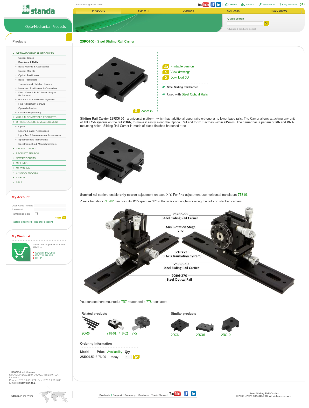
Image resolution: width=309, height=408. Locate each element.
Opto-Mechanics (27, 108)
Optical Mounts (26, 71)
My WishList (290, 4)
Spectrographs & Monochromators (37, 144)
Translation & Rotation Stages (35, 84)
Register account (43, 221)
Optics (21, 126)
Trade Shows (159, 395)
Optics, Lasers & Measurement (37, 122)
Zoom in (147, 111)
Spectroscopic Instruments (33, 139)
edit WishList (44, 255)
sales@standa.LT (27, 382)
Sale (19, 182)
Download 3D (179, 77)
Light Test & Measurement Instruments (39, 135)
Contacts (143, 395)
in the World (22, 395)
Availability (114, 352)
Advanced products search (242, 29)
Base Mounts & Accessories (33, 66)
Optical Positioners (28, 75)
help (38, 258)
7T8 (149, 302)
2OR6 (86, 333)
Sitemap (250, 4)
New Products (26, 158)
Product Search (27, 153)
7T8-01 (242, 195)
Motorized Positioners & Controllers (37, 88)
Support (117, 395)
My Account (269, 4)
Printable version (182, 66)
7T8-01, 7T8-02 (117, 333)
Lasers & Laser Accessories (33, 131)
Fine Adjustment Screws (31, 103)
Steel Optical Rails (195, 94)
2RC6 (175, 335)
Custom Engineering (29, 112)
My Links (22, 163)
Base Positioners (27, 79)
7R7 (124, 302)
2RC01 (200, 335)
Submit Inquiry (45, 252)
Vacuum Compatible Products (36, 117)
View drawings (180, 72)
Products (19, 41)
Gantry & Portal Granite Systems (36, 99)
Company (130, 395)
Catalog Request (28, 172)
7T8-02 (109, 201)
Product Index (26, 148)
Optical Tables (26, 58)
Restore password (22, 221)
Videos (20, 177)
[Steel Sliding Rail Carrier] (116, 106)
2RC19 (226, 335)
